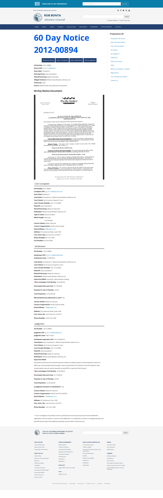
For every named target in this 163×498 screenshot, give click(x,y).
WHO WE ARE (38, 442)
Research (36, 460)
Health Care (86, 460)
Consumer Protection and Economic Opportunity (92, 450)
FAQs (112, 65)
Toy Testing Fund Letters (119, 77)
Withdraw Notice (48, 60)
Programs (94, 27)
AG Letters (114, 50)
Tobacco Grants (38, 477)
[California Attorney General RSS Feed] (118, 10)
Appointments (106, 27)
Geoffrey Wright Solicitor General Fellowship (115, 468)
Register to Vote (63, 474)
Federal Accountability (88, 458)
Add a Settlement (76, 60)
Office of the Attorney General (59, 483)
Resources (83, 27)
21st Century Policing (88, 445)
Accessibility (72, 483)
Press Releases (111, 447)
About (44, 27)
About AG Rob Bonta (39, 445)
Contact (118, 27)
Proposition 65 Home (118, 38)
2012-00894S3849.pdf (55, 255)
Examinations (110, 458)
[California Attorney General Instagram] (126, 10)
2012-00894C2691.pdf (54, 191)
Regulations (71, 27)
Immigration (86, 463)
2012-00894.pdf (50, 68)
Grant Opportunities (39, 472)
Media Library (110, 449)
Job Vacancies (110, 460)
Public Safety (37, 456)
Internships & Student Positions (115, 463)
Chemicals (114, 58)
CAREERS (109, 453)
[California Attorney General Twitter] (123, 10)
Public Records (62, 456)
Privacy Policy (80, 483)
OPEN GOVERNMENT (65, 442)
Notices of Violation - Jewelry (120, 69)
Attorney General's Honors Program (116, 465)
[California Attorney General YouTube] (129, 10)
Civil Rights (37, 465)
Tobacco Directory (38, 475)
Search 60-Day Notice (118, 42)
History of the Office (39, 447)
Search (127, 16)
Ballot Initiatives (62, 445)
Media (52, 27)
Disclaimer (99, 483)
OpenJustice (86, 465)
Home (37, 27)
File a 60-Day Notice (117, 46)
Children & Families (39, 463)
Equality (85, 456)
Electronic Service (116, 61)
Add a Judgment (90, 60)
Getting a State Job (111, 456)
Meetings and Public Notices (66, 452)
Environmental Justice (88, 453)
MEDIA (109, 442)
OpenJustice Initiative (64, 454)
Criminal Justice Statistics (65, 449)
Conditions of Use (90, 483)
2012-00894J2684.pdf (54, 333)
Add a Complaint (62, 60)
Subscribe (125, 4)
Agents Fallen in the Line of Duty (67, 467)
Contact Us (114, 80)
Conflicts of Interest (64, 447)
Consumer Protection (39, 467)
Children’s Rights (87, 447)
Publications (62, 459)
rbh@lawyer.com (50, 229)
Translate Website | (118, 20)
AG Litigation (115, 54)
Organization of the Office (41, 449)
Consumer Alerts (111, 445)
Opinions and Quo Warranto (41, 458)
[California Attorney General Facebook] (120, 10)
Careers (60, 27)
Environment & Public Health (41, 470)
